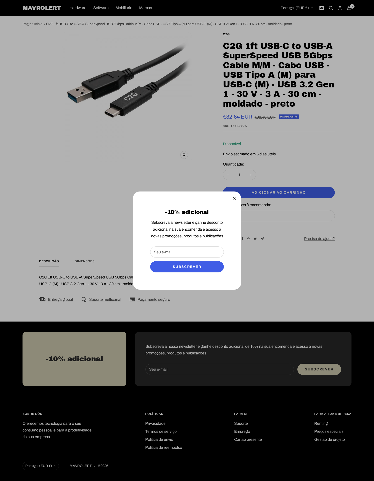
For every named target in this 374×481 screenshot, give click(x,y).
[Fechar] (234, 198)
